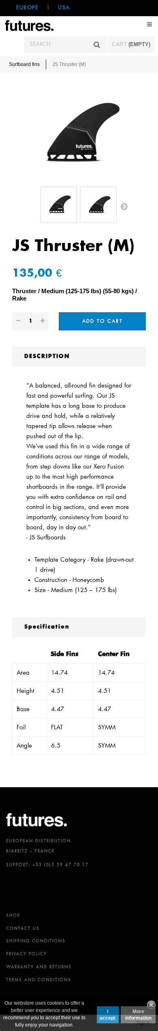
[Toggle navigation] (150, 24)
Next (124, 206)
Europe (27, 8)
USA (64, 8)
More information (138, 1015)
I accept (107, 1015)
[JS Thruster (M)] (59, 205)
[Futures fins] (29, 25)
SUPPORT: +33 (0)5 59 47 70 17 (47, 865)
